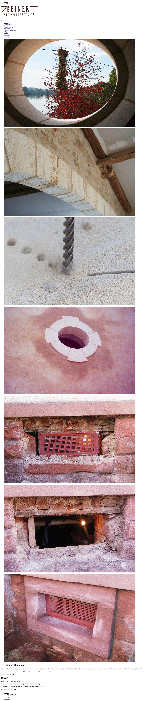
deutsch (6, 2)
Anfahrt (6, 33)
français (6, 3)
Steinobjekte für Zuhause (10, 30)
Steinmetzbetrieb (8, 24)
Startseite (6, 23)
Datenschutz (7, 37)
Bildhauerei (7, 28)
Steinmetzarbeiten (8, 27)
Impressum (6, 35)
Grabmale (6, 25)
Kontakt (6, 31)
